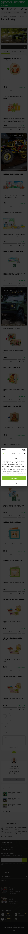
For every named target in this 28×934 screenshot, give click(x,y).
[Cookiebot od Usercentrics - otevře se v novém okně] (20, 450)
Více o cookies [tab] (22, 453)
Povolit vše (14, 478)
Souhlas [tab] (5, 453)
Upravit (13, 483)
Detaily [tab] (13, 453)
